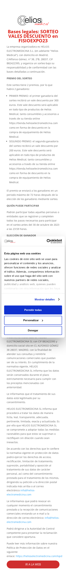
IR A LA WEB (33, 564)
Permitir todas (33, 309)
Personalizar (31, 320)
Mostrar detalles (45, 299)
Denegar (33, 330)
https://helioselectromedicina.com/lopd (39, 556)
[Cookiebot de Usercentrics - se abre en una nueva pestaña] (47, 241)
